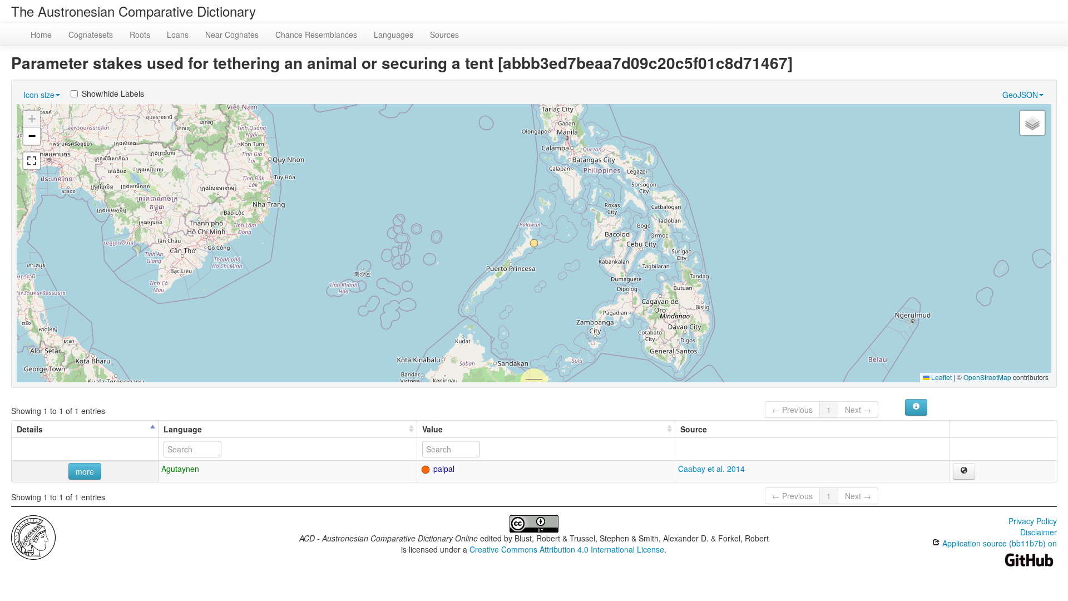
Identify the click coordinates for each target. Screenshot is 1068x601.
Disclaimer (1038, 532)
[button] (534, 243)
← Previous (792, 409)
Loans (178, 34)
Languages (393, 34)
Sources (444, 34)
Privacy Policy (1032, 520)
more (85, 471)
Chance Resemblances (316, 34)
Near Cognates (232, 34)
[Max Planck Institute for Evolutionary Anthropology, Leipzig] (33, 536)
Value (432, 429)
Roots (140, 34)
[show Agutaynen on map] (964, 471)
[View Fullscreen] (31, 160)
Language (183, 429)
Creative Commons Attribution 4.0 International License (566, 549)
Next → (858, 409)
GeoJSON (1020, 94)
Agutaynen (180, 468)
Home (41, 34)
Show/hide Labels (113, 93)
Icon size (39, 94)
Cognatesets (90, 34)
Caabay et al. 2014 (711, 468)
